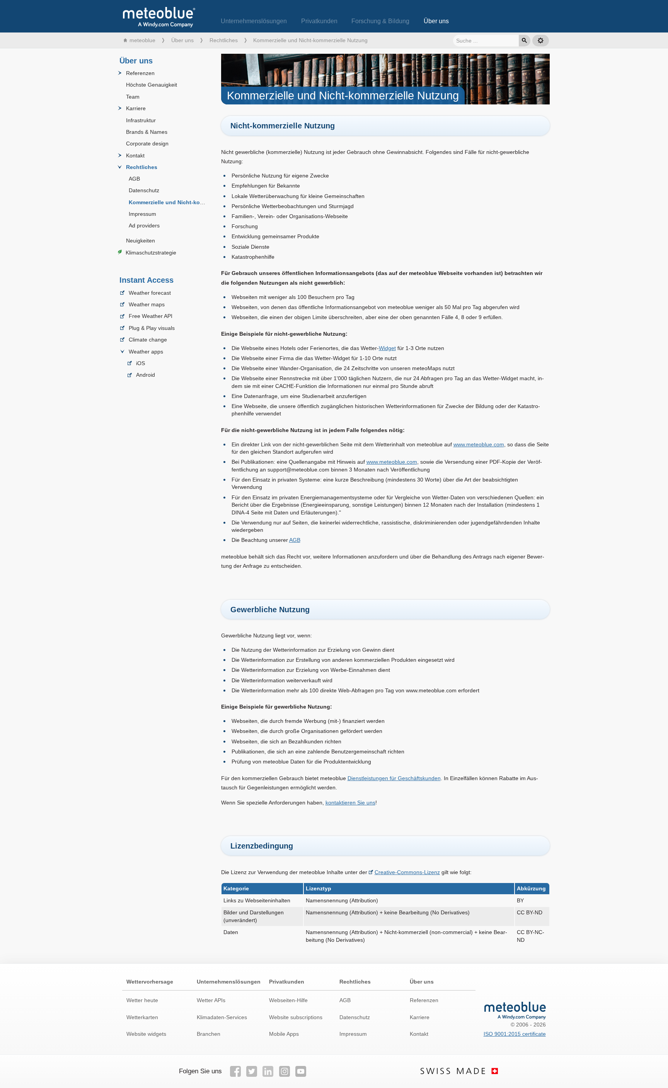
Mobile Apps (284, 1034)
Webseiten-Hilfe (288, 1000)
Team (133, 97)
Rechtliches (224, 40)
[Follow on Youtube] (301, 1071)
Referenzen (140, 73)
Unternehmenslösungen (254, 21)
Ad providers (144, 226)
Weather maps (147, 304)
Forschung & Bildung (380, 21)
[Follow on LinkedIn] (268, 1071)
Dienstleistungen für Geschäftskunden (394, 778)
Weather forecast (150, 293)
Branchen (208, 1034)
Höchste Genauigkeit (151, 85)
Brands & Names (146, 132)
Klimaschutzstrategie (151, 252)
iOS (140, 363)
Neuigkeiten (140, 240)
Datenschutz (144, 190)
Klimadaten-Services (222, 1017)
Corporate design (147, 144)
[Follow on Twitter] (252, 1071)
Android (145, 375)
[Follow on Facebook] (235, 1071)
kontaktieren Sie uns (350, 802)
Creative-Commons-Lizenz (407, 872)
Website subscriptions (295, 1017)
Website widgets (146, 1034)
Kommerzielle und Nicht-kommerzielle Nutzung (190, 202)
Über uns (436, 21)
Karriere (136, 108)
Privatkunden (319, 21)
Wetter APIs (211, 1000)
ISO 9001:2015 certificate (515, 1034)
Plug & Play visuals (152, 328)
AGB (134, 179)
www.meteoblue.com (478, 444)
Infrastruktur (141, 120)
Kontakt (135, 155)
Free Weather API (150, 316)
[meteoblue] (159, 12)
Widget (387, 348)
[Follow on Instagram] (284, 1071)
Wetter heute (142, 1000)
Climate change (148, 339)
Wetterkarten (142, 1017)
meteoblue (142, 40)
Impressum (142, 214)
